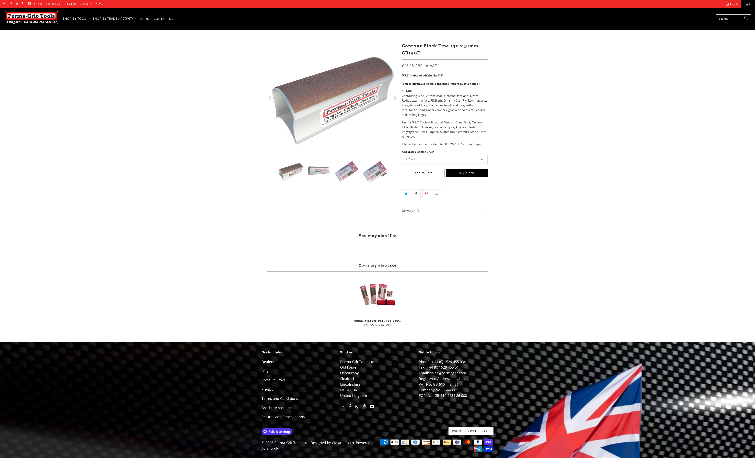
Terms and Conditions (279, 398)
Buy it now (467, 173)
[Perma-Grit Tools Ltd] (31, 19)
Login (734, 4)
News (99, 4)
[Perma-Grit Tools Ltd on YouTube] (29, 4)
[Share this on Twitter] (406, 193)
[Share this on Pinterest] (426, 193)
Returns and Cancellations (283, 416)
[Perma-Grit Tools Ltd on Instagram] (17, 4)
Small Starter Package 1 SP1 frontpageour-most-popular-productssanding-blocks (377, 295)
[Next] (395, 97)
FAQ (264, 370)
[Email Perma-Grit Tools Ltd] (4, 4)
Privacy (267, 389)
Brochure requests (276, 407)
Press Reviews (273, 380)
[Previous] (270, 97)
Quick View (377, 304)
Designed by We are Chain (332, 442)
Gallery (86, 4)
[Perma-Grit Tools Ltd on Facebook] (10, 4)
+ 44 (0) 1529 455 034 (48, 4)
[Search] (746, 18)
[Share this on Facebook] (416, 193)
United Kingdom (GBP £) (469, 431)
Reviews (71, 4)
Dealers (267, 361)
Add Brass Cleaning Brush (418, 152)
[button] (76, 19)
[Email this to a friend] (437, 193)
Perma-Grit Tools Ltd (291, 442)
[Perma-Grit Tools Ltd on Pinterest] (23, 4)
